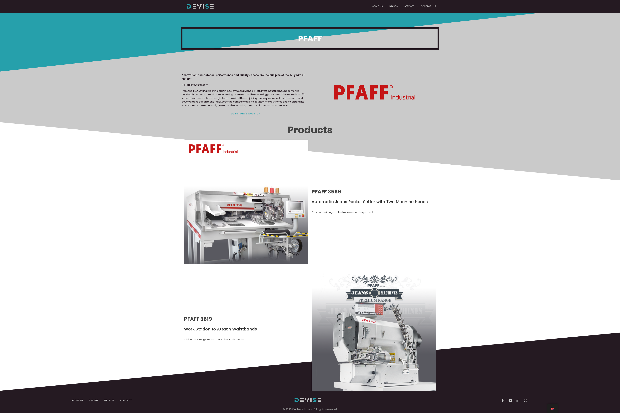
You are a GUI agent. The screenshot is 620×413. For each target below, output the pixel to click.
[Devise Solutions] (200, 6)
